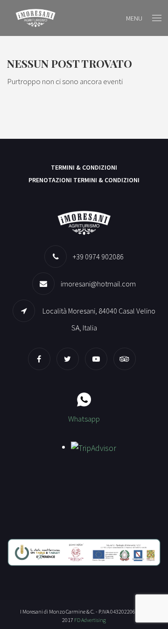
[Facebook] (41, 359)
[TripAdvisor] (126, 359)
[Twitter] (70, 359)
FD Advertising (90, 619)
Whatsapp (84, 419)
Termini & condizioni (84, 167)
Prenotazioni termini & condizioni (84, 180)
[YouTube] (98, 359)
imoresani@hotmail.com (98, 283)
